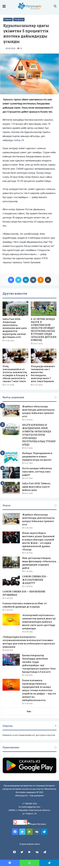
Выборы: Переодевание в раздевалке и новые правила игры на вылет (37, 456)
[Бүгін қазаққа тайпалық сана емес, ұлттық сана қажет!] (11, 473)
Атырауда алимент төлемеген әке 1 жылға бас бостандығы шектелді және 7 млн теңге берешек (43, 374)
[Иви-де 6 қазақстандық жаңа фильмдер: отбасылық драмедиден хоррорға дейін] (11, 562)
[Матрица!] (29, 6)
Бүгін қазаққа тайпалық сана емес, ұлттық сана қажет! (37, 471)
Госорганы (19, 19)
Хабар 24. (19, 140)
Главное (8, 19)
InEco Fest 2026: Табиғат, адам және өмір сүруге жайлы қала (36, 486)
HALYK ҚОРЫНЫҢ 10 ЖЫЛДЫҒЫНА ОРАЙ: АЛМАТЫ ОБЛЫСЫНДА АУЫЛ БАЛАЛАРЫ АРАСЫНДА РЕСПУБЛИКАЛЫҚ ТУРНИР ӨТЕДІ (39, 434)
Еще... (29, 711)
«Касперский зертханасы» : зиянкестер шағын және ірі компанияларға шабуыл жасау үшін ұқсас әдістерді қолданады (39, 622)
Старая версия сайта (29, 844)
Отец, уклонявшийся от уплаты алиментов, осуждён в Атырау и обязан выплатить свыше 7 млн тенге (15, 374)
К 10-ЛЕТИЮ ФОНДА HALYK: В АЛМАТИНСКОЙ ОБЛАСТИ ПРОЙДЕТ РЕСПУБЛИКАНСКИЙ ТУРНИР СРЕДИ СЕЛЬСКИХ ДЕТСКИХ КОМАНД (43, 329)
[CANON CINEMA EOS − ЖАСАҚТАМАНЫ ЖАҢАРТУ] (11, 581)
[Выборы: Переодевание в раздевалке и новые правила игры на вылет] (11, 457)
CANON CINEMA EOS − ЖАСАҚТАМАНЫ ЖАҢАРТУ (35, 580)
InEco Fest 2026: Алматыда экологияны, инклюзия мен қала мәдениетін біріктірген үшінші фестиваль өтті (15, 328)
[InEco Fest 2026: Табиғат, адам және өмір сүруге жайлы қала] (11, 488)
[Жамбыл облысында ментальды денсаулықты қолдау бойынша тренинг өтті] (11, 411)
